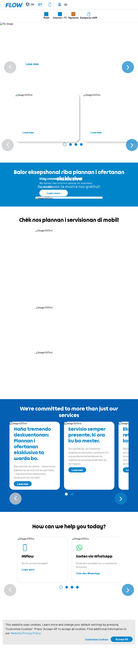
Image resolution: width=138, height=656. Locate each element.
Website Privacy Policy (26, 633)
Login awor (28, 569)
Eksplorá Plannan (50, 295)
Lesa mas (28, 132)
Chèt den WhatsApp (88, 573)
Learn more (53, 193)
